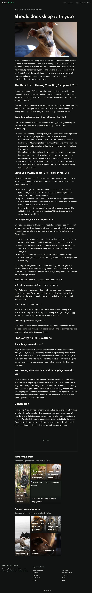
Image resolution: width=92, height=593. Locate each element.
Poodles (35, 573)
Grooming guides (38, 570)
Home (65, 3)
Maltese (64, 578)
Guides (71, 3)
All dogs (35, 580)
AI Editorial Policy (46, 590)
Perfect (8, 3)
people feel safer (42, 143)
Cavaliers (65, 570)
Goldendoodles (67, 573)
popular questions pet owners (52, 97)
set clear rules (49, 329)
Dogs (77, 3)
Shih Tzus (65, 575)
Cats (88, 3)
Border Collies (37, 578)
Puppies (83, 3)
